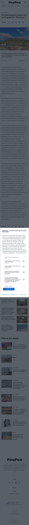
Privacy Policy (23, 294)
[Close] (26, 230)
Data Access (14, 294)
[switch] (23, 261)
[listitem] (14, 258)
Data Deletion (6, 294)
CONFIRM (9, 289)
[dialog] (14, 262)
